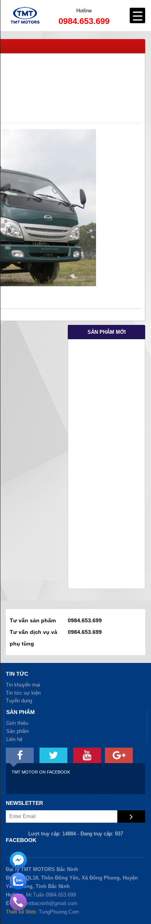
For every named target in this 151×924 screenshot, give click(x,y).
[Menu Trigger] (137, 15)
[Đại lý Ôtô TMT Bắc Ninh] (25, 29)
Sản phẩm (17, 731)
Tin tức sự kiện (23, 693)
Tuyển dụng (19, 701)
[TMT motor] (20, 755)
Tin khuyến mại (23, 685)
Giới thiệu (17, 723)
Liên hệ (14, 739)
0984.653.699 (84, 21)
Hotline (84, 11)
